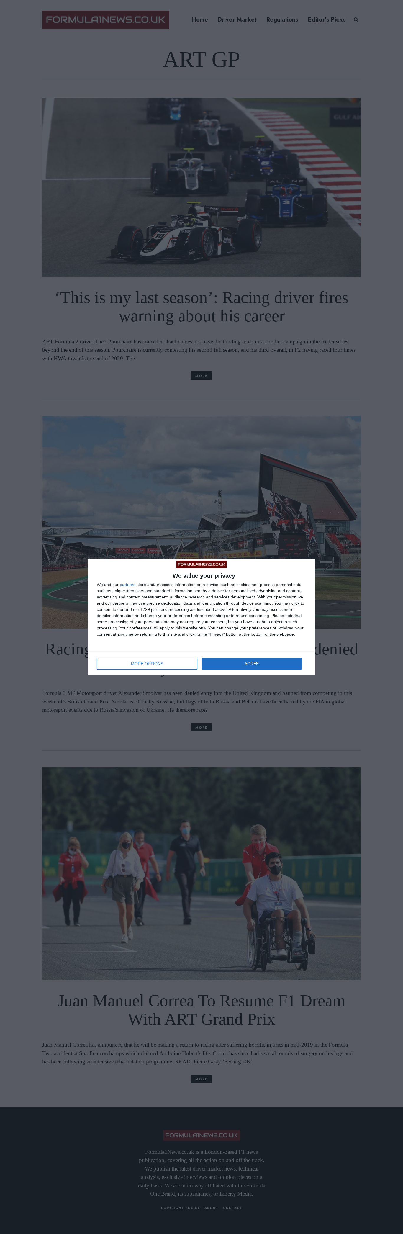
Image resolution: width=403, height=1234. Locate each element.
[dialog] (201, 617)
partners (127, 584)
